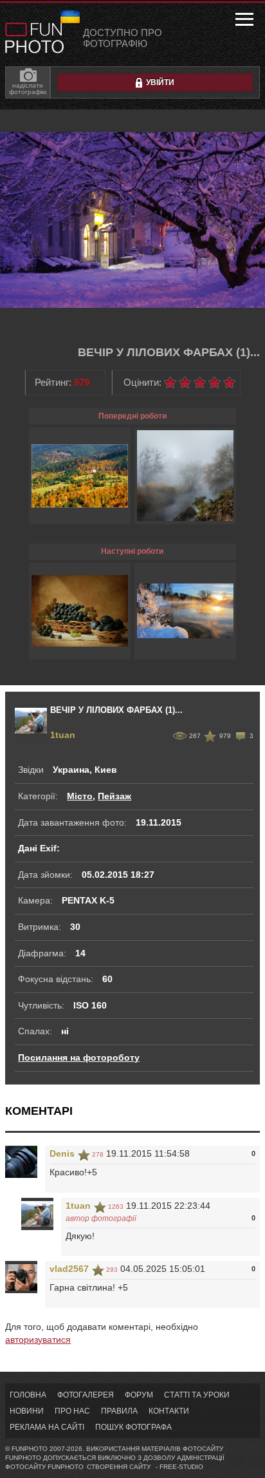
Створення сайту (119, 1466)
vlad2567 (69, 1269)
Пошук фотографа (133, 1427)
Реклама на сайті (47, 1427)
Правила (119, 1411)
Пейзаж (114, 796)
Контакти (169, 1411)
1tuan (62, 735)
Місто (80, 796)
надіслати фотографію (28, 88)
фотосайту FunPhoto (44, 1466)
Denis (62, 1153)
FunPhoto (34, 38)
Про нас (72, 1411)
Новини (27, 1411)
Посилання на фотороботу (79, 1057)
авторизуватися (38, 1339)
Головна (28, 1394)
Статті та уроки (197, 1394)
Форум (139, 1394)
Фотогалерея (85, 1394)
